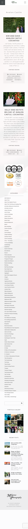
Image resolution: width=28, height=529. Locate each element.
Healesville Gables (9, 271)
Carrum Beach (8, 232)
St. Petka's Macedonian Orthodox (12, 356)
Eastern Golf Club (8, 248)
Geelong (6, 265)
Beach (6, 224)
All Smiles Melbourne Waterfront (12, 206)
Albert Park (7, 200)
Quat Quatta (7, 321)
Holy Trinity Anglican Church (11, 275)
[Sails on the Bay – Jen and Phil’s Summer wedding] (7, 463)
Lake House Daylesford (10, 283)
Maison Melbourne (9, 293)
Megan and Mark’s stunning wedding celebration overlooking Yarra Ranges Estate (17, 453)
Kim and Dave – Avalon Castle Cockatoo (14, 38)
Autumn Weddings (9, 214)
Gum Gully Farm (8, 269)
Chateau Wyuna (8, 236)
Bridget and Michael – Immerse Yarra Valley (16, 473)
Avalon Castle (8, 216)
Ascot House (7, 212)
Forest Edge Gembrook (10, 257)
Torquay (6, 368)
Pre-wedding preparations (10, 319)
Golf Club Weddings (9, 267)
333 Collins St (7, 198)
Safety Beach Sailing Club (10, 329)
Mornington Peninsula (9, 305)
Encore (6, 252)
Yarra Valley (7, 394)
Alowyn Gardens (8, 210)
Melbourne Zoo (8, 303)
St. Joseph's (7, 354)
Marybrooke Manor (9, 295)
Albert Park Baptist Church (10, 202)
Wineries (6, 386)
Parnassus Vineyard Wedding (11, 313)
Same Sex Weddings (9, 334)
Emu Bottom (7, 250)
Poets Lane (7, 315)
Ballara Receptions (9, 218)
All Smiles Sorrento (9, 208)
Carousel (6, 230)
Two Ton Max (7, 374)
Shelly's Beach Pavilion (9, 342)
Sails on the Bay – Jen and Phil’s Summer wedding (16, 464)
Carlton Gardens (8, 228)
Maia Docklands (8, 291)
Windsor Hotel (8, 384)
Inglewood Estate (8, 281)
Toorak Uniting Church (9, 366)
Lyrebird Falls (7, 289)
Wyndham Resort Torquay (10, 390)
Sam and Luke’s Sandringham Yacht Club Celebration (16, 481)
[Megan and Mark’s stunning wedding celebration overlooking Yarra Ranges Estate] (7, 453)
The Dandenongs (8, 360)
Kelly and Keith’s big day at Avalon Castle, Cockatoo (14, 112)
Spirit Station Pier (8, 344)
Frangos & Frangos (9, 259)
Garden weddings (8, 263)
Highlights (7, 273)
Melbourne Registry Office (10, 301)
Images (6, 277)
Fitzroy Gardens (8, 254)
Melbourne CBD (8, 299)
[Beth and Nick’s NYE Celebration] (7, 445)
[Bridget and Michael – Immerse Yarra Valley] (7, 474)
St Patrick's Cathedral (9, 352)
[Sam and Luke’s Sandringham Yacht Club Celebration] (7, 481)
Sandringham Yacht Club (10, 338)
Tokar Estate (7, 364)
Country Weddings (9, 242)
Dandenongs (10, 77)
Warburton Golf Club (9, 378)
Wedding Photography (9, 380)
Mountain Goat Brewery (10, 307)
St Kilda (6, 348)
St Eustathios (7, 346)
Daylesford (7, 246)
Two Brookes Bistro (9, 372)
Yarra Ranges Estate (9, 392)
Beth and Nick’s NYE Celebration (16, 443)
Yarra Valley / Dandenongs (10, 396)
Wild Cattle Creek (9, 382)
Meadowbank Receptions (10, 297)
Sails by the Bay (8, 332)
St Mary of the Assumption (10, 350)
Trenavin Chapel (8, 370)
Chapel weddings (16, 76)
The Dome (7, 362)
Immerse (6, 279)
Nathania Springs (8, 309)
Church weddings (8, 238)
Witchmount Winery (9, 388)
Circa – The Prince (8, 240)
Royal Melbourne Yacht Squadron (12, 327)
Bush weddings (8, 226)
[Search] (21, 403)
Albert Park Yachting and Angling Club (13, 204)
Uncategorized (8, 376)
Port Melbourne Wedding (10, 317)
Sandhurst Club (8, 336)
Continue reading (14, 69)
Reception (7, 323)
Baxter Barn (7, 220)
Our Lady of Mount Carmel (10, 311)
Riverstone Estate (8, 325)
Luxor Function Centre (9, 287)
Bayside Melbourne (9, 222)
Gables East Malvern (9, 261)
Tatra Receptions (8, 358)
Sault (6, 340)
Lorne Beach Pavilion (9, 285)
